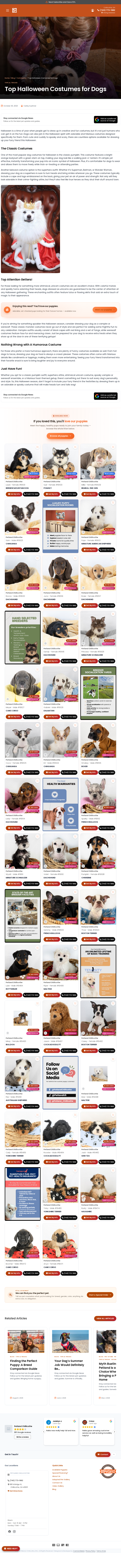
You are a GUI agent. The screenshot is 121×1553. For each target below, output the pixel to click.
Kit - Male (51, 763)
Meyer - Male (15, 707)
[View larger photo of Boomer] (37, 1226)
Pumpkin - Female (92, 874)
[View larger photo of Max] (113, 1059)
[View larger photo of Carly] (37, 1115)
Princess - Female (92, 651)
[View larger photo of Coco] (37, 725)
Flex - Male (14, 1097)
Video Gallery (58, 1486)
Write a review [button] (22, 1437)
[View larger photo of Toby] (75, 1170)
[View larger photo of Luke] (37, 948)
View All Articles (105, 1318)
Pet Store (109, 1357)
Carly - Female (16, 1152)
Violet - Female (54, 874)
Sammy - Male (54, 930)
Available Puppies (59, 1470)
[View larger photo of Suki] (75, 447)
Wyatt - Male (14, 874)
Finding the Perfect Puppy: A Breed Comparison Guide (23, 1365)
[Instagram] (14, 1531)
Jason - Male (53, 1041)
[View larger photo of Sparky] (113, 781)
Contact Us (57, 1483)
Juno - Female (53, 596)
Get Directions (15, 1491)
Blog (13, 78)
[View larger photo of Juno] (75, 558)
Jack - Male (90, 1152)
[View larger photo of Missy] (37, 1003)
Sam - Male (14, 540)
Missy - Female (16, 1041)
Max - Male (89, 1097)
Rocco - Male (15, 596)
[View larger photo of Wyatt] (37, 836)
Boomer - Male (16, 1263)
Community (21, 78)
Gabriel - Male (53, 707)
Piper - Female (54, 985)
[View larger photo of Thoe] (113, 892)
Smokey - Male (91, 763)
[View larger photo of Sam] (37, 503)
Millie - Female (91, 484)
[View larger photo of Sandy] (75, 614)
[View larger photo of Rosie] (113, 558)
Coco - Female (16, 763)
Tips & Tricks (11, 83)
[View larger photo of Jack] (113, 1115)
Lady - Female (15, 818)
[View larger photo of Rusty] (113, 1170)
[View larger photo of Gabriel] (75, 669)
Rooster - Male (54, 1152)
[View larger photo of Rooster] (75, 1115)
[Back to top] (114, 1454)
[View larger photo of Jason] (75, 1003)
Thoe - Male (90, 930)
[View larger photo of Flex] (37, 1059)
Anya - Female (53, 1263)
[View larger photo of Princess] (113, 614)
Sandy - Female (54, 651)
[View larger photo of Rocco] (37, 558)
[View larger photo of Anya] (75, 1226)
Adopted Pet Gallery (61, 1479)
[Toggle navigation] (7, 10)
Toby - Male (53, 1208)
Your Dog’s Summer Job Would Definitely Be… (69, 1365)
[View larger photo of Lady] (37, 781)
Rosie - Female (91, 596)
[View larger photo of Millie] (113, 447)
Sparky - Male (90, 818)
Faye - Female (90, 540)
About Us (56, 1476)
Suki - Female (53, 484)
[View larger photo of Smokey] (113, 725)
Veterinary (115, 1359)
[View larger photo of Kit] (75, 725)
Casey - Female (92, 1041)
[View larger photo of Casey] (113, 1003)
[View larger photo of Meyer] (37, 669)
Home (7, 78)
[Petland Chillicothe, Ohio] (14, 10)
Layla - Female (15, 484)
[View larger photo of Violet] (75, 836)
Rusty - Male (90, 1208)
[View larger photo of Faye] (113, 503)
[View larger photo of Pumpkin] (113, 836)
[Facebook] (9, 1531)
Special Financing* (60, 1473)
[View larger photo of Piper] (75, 948)
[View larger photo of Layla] (37, 447)
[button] (114, 1431)
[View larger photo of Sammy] (75, 892)
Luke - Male (14, 985)
